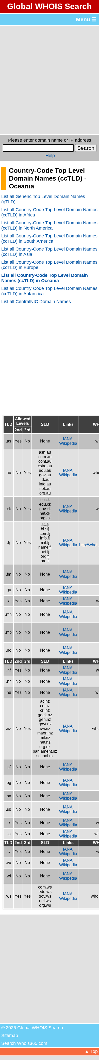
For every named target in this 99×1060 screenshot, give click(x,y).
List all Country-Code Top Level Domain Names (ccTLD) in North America (49, 225)
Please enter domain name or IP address (49, 140)
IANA (68, 439)
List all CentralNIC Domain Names (36, 301)
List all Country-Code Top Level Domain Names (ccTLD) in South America (49, 238)
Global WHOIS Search (49, 6)
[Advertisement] (49, 80)
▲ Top (91, 1051)
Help (50, 155)
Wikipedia (68, 443)
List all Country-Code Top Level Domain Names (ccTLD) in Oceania (44, 278)
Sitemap (9, 1035)
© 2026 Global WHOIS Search (32, 1027)
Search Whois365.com (24, 1043)
